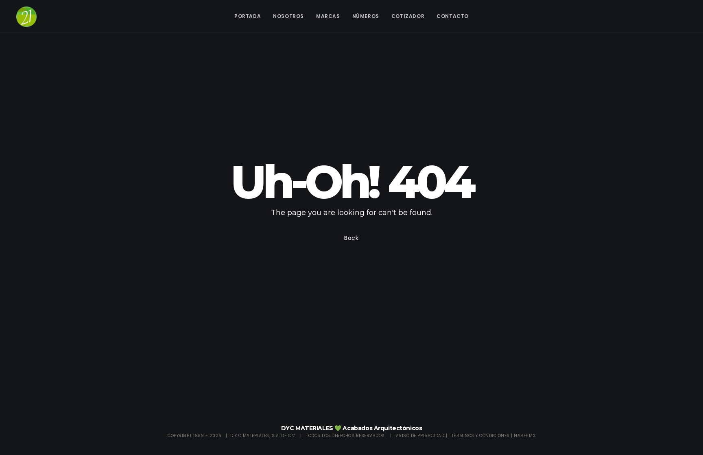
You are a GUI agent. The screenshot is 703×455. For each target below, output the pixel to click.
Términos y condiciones (481, 436)
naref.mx (524, 436)
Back (351, 238)
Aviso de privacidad (420, 436)
